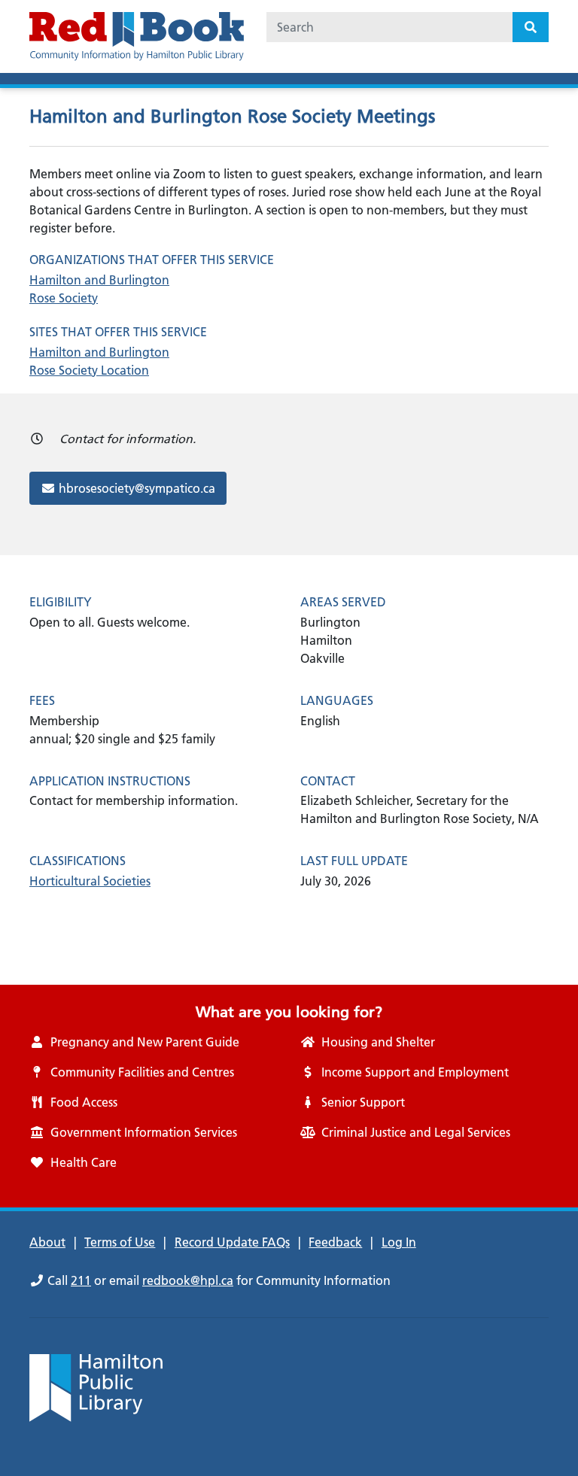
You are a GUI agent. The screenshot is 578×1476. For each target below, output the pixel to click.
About (47, 1242)
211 (81, 1280)
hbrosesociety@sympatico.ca (136, 488)
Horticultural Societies (90, 880)
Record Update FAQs (232, 1242)
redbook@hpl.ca (187, 1280)
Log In (399, 1242)
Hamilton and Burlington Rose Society (99, 288)
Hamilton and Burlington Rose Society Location (99, 361)
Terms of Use (119, 1242)
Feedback (335, 1242)
